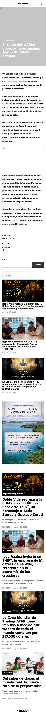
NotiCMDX (23, 3)
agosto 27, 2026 (9, 312)
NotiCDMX (6, 247)
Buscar (5, 259)
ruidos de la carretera (16, 81)
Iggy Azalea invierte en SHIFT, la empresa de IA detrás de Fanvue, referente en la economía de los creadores (20, 345)
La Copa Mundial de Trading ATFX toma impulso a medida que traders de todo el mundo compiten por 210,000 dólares (21, 385)
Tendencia (8, 40)
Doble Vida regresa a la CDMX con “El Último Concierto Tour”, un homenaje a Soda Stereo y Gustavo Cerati (23, 306)
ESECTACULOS (9, 489)
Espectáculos (23, 489)
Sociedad (7, 550)
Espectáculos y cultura (13, 493)
